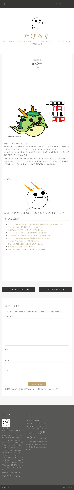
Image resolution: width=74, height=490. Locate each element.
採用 (40, 444)
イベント (43, 423)
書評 (27, 447)
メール (7, 360)
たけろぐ (37, 35)
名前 (6, 350)
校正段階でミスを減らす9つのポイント (21, 246)
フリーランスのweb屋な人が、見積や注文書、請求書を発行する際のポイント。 (35, 224)
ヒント (37, 433)
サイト (7, 370)
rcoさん (56, 161)
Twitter (28, 420)
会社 (40, 442)
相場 (37, 447)
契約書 (37, 444)
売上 (33, 444)
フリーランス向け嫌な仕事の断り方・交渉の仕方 (25, 227)
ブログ (40, 438)
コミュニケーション (34, 426)
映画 (43, 444)
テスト (31, 428)
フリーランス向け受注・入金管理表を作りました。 (26, 244)
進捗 (30, 449)
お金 (38, 423)
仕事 (31, 442)
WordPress (31, 423)
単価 (30, 444)
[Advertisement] (37, 86)
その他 (37, 67)
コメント (9, 316)
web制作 (38, 420)
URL (33, 420)
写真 (46, 442)
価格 (43, 442)
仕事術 (36, 442)
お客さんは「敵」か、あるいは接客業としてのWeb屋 (26, 249)
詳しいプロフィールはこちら (12, 476)
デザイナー (32, 433)
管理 (42, 447)
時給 (46, 444)
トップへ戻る (67, 487)
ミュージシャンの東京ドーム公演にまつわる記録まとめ (27, 233)
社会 (39, 447)
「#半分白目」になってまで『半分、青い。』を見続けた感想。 (30, 235)
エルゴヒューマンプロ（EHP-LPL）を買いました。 (26, 230)
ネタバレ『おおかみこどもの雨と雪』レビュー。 (25, 241)
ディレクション (37, 428)
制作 (27, 444)
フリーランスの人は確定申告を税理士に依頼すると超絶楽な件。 (30, 238)
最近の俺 (32, 447)
